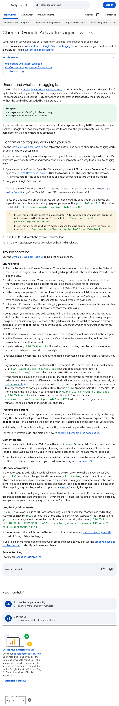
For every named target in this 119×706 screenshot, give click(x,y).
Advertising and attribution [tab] (104, 22)
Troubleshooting (14, 71)
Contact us (110, 14)
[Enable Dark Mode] (29, 700)
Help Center (10, 14)
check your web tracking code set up (78, 433)
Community (27, 14)
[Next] (112, 22)
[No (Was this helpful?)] (111, 569)
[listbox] (15, 700)
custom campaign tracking (97, 532)
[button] (5, 5)
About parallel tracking (28, 557)
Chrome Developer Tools (26, 147)
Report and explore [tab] (75, 22)
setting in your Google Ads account (42, 89)
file (14, 384)
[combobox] (65, 5)
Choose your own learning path (18, 649)
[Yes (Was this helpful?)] (103, 569)
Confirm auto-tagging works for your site (28, 67)
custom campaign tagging (39, 49)
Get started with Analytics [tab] (16, 22)
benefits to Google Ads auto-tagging (50, 46)
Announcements (45, 14)
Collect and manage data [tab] (47, 22)
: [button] (10, 57)
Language (13, 696)
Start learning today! (15, 680)
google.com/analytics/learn (27, 653)
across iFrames (80, 461)
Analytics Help (19, 5)
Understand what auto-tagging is (23, 63)
